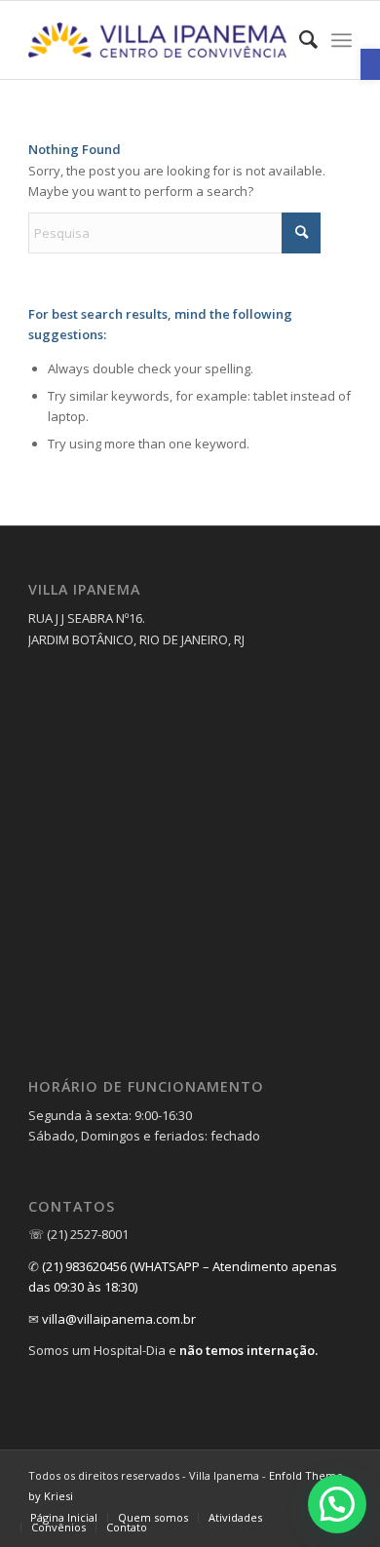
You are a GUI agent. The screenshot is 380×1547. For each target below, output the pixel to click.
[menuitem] (299, 40)
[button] (337, 1504)
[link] (370, 64)
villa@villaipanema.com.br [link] (119, 1319)
